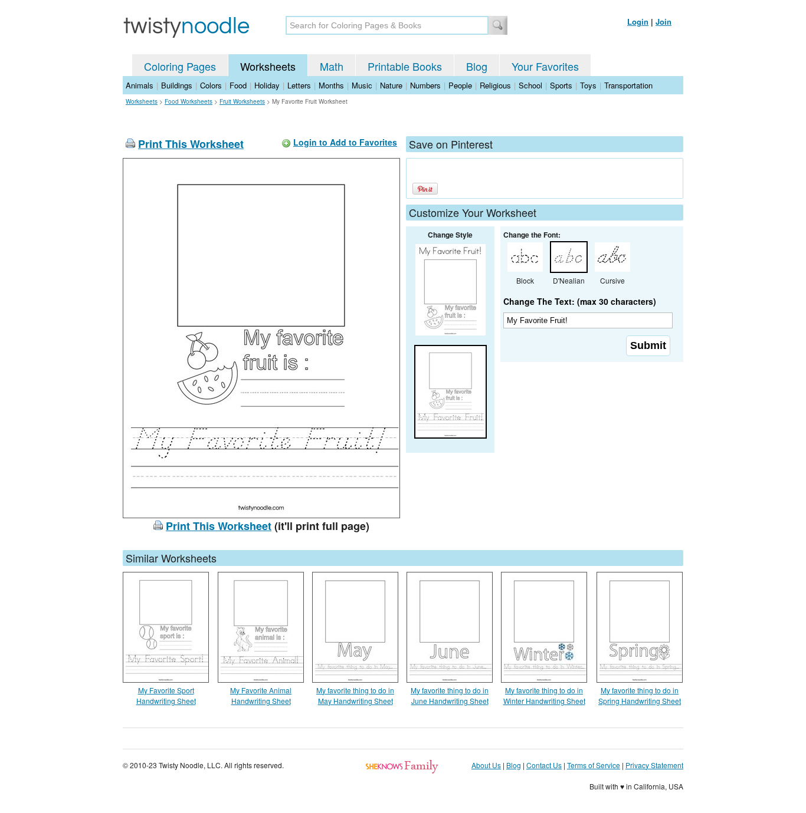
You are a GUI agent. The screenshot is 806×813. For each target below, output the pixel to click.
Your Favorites (545, 66)
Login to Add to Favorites (345, 142)
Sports (561, 85)
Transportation (628, 85)
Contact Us (544, 765)
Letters (299, 85)
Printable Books (405, 66)
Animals (139, 85)
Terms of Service (593, 765)
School (530, 85)
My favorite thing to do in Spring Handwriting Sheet (639, 695)
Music (362, 85)
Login (637, 21)
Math (331, 66)
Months (331, 85)
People (460, 85)
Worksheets (268, 66)
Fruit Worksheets (242, 101)
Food (238, 85)
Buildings (176, 85)
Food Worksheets (188, 101)
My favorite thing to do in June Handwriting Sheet (450, 695)
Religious (495, 85)
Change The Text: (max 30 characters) (579, 301)
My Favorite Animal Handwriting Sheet (260, 695)
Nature (391, 85)
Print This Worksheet (191, 144)
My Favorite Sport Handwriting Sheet (166, 695)
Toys (588, 85)
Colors (211, 85)
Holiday (267, 85)
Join (663, 21)
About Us (486, 765)
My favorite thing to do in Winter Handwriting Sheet (544, 695)
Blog (476, 66)
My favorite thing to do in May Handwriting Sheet (355, 695)
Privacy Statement (654, 765)
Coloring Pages (180, 66)
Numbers (425, 85)
